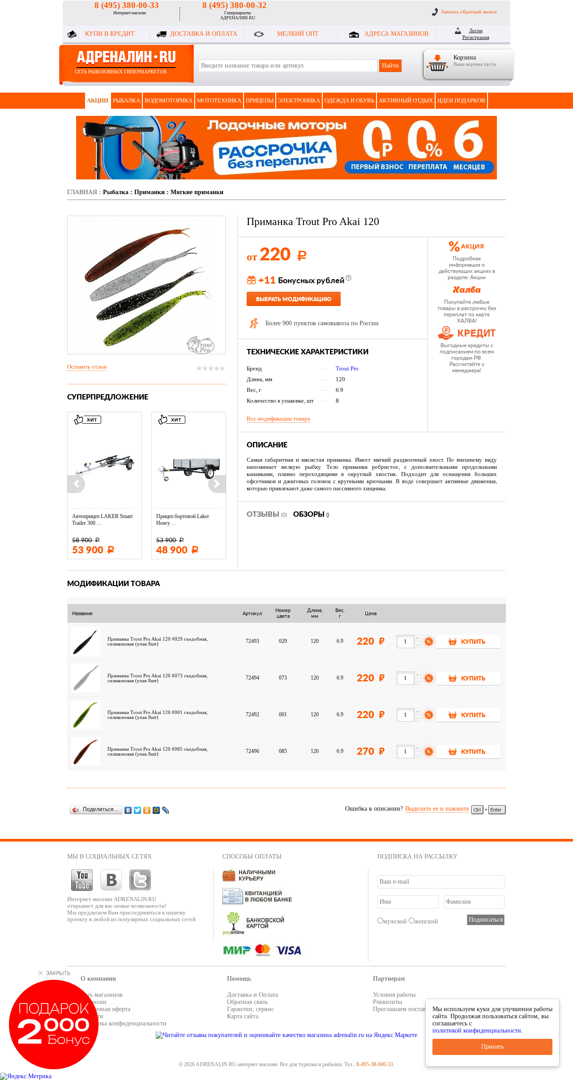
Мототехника (219, 100)
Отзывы (267, 514)
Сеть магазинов (102, 994)
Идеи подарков (461, 100)
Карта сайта (242, 1016)
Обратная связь (247, 1002)
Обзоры (311, 514)
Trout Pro (347, 368)
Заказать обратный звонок (469, 11)
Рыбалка (126, 100)
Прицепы (260, 100)
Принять (492, 1046)
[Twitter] (137, 810)
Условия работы (394, 994)
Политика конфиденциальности (124, 1023)
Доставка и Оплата (252, 994)
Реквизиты (387, 1002)
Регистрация (475, 37)
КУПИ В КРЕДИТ (110, 33)
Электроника (299, 100)
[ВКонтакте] (128, 810)
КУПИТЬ (473, 642)
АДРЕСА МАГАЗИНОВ (396, 33)
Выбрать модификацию (293, 299)
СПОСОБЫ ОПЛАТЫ (252, 856)
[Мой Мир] (156, 810)
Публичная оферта (105, 1009)
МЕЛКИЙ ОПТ (298, 33)
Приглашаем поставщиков (408, 1009)
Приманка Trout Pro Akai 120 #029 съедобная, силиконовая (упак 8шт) (157, 641)
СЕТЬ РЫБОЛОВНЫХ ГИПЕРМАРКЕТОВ (121, 71)
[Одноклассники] (147, 810)
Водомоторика (168, 100)
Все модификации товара (278, 418)
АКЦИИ (97, 100)
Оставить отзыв (87, 366)
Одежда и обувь (349, 100)
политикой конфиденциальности (476, 1030)
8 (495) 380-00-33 (126, 5)
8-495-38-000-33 (374, 1064)
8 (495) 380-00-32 (234, 5)
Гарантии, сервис (250, 1009)
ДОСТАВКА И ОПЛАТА (203, 33)
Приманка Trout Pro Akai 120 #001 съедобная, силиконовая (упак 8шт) (157, 715)
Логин (476, 30)
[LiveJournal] (166, 810)
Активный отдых (406, 100)
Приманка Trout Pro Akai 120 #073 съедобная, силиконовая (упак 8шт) (157, 678)
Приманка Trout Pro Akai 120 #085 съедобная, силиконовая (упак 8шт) (157, 752)
